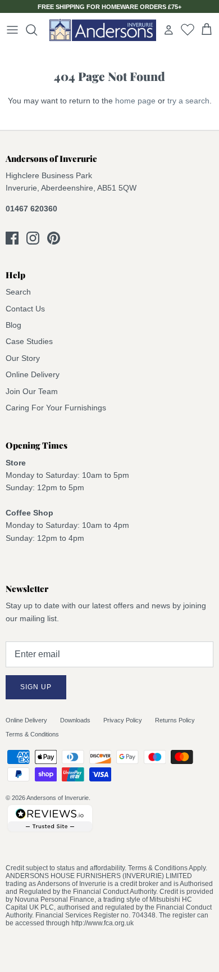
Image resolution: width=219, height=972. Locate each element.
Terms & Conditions (32, 734)
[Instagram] (32, 238)
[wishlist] (187, 29)
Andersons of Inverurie (57, 797)
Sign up (36, 687)
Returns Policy (175, 720)
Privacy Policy (122, 720)
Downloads (75, 720)
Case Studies (29, 341)
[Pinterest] (53, 238)
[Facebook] (12, 238)
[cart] (206, 29)
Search (18, 291)
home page (135, 100)
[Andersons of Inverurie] (102, 30)
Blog (13, 324)
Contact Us (25, 308)
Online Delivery (33, 374)
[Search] (37, 29)
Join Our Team (32, 391)
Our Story (23, 358)
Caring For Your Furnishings (56, 407)
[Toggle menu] (12, 29)
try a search (188, 100)
